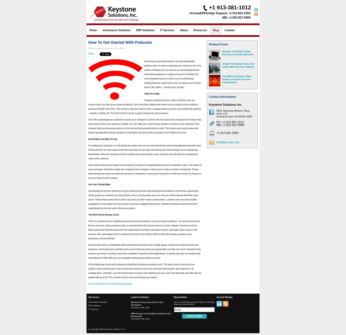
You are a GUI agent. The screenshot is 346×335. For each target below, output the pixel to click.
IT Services (93, 309)
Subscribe (194, 316)
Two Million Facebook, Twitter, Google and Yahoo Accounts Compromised (237, 79)
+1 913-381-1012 (230, 7)
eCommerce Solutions (98, 302)
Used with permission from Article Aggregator (110, 284)
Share (91, 53)
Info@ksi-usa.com (227, 142)
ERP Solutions (94, 306)
